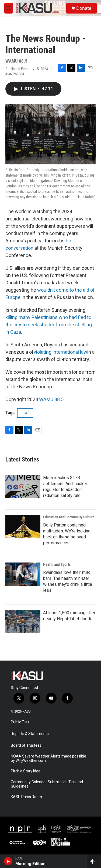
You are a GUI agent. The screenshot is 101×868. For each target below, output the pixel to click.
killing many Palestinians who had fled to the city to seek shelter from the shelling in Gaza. (48, 324)
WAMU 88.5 (51, 399)
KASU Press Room (26, 797)
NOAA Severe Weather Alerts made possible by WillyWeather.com (48, 758)
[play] (8, 861)
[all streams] (94, 861)
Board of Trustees (26, 745)
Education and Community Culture (69, 517)
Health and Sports (57, 564)
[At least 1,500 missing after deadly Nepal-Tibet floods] (22, 621)
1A (25, 413)
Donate (83, 8)
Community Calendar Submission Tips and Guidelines (47, 784)
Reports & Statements (30, 734)
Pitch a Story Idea (25, 771)
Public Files (20, 722)
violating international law (60, 352)
